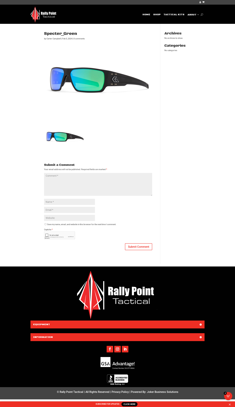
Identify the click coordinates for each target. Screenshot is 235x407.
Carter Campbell (54, 39)
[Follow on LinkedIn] (125, 349)
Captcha (48, 229)
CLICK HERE (129, 404)
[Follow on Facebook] (110, 349)
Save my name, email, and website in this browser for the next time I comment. (81, 224)
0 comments (79, 39)
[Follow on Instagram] (117, 349)
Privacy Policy (120, 392)
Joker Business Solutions (162, 392)
